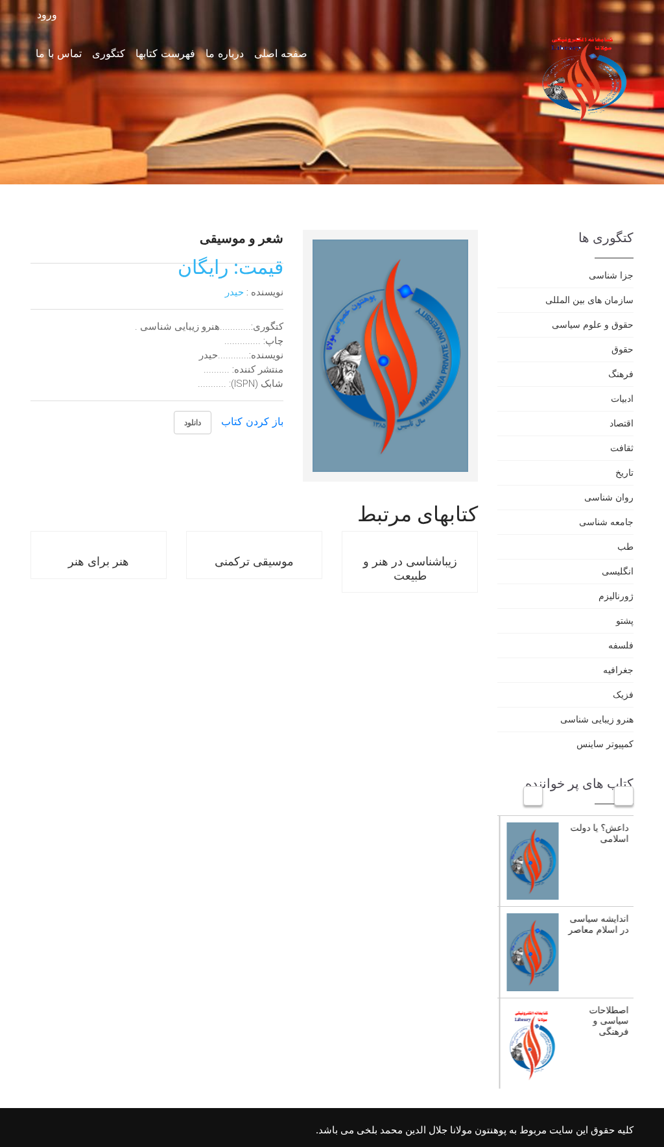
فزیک (623, 694)
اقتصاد (622, 422)
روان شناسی (609, 496)
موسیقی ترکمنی (254, 561)
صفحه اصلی (280, 53)
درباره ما (225, 53)
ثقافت (622, 447)
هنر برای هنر (98, 561)
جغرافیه (618, 669)
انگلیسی (618, 570)
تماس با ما (59, 53)
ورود (48, 14)
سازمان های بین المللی (589, 299)
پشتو (625, 620)
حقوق (622, 348)
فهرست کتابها (165, 53)
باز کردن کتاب (252, 421)
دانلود (192, 422)
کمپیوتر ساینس (605, 743)
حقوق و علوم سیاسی (593, 324)
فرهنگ (621, 373)
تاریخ (624, 472)
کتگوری (108, 53)
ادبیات (622, 398)
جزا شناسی (611, 274)
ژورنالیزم (616, 595)
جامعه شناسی (606, 521)
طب (625, 546)
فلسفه (621, 644)
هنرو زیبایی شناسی (597, 718)
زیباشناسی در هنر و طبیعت (410, 568)
